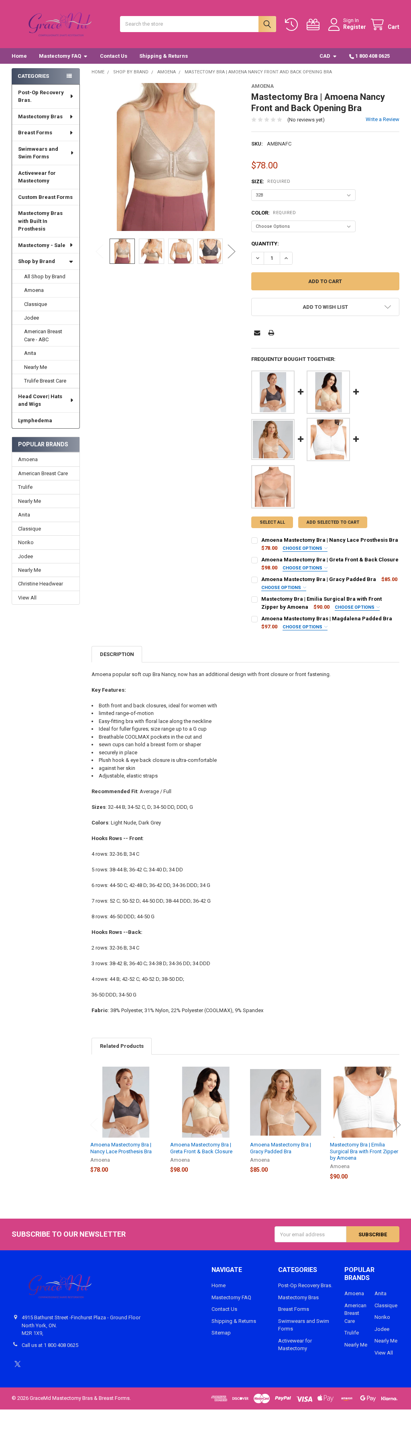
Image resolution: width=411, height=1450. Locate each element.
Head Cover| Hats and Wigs (40, 400)
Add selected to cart (333, 522)
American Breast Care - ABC (43, 335)
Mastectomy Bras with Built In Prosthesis (40, 221)
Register (354, 27)
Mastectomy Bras (40, 116)
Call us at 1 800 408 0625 (50, 1345)
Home (19, 56)
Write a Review (382, 119)
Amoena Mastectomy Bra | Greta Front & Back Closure (330, 560)
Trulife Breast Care (45, 381)
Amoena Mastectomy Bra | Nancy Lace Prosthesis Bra (329, 540)
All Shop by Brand (44, 276)
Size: (270, 181)
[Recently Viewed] (293, 24)
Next (232, 251)
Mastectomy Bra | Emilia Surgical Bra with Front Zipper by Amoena (364, 1151)
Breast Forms (35, 133)
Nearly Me (35, 367)
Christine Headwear (40, 584)
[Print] (271, 332)
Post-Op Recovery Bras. (41, 96)
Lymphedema (35, 420)
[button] (325, 307)
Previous (100, 251)
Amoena (34, 290)
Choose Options (303, 548)
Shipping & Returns (163, 56)
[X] (17, 1364)
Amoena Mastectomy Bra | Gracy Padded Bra (318, 579)
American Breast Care (43, 473)
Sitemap (221, 1333)
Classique (35, 304)
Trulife (25, 487)
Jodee (31, 318)
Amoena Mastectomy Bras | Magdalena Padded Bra (326, 619)
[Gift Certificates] (315, 24)
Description (117, 654)
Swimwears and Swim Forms (38, 153)
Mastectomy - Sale (41, 245)
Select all (272, 522)
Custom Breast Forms (45, 197)
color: (273, 213)
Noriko (26, 542)
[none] (166, 157)
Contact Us (113, 56)
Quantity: (265, 244)
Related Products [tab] (122, 1046)
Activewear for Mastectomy (37, 177)
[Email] (257, 332)
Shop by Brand (36, 261)
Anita (30, 353)
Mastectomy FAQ (60, 56)
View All (27, 598)
